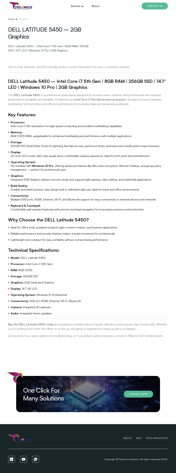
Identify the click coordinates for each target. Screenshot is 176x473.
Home (11, 18)
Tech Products (157, 438)
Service (75, 6)
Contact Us (154, 5)
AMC (139, 438)
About (96, 6)
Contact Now (138, 394)
